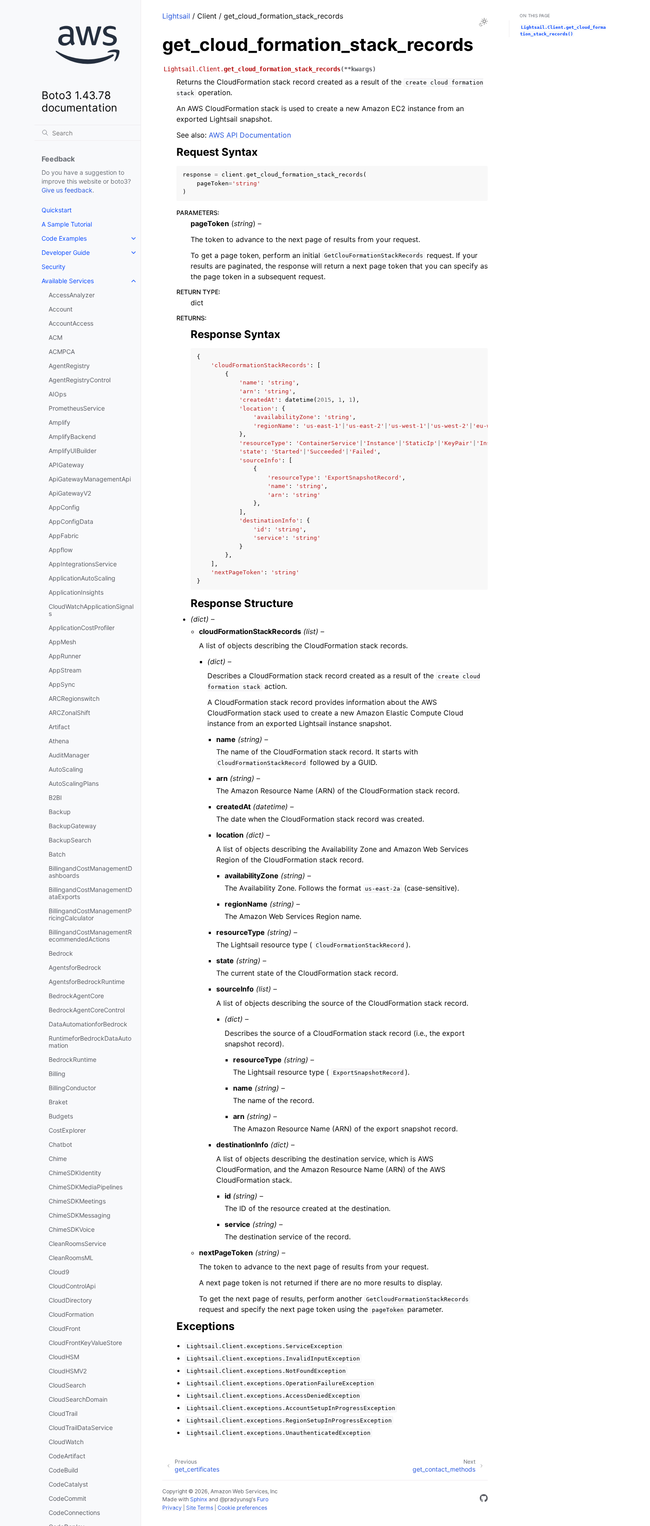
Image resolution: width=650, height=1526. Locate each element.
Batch (57, 854)
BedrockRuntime (72, 1059)
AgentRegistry (69, 365)
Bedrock (61, 953)
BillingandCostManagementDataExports (90, 893)
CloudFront (64, 1328)
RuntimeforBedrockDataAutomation (90, 1041)
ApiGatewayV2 (70, 493)
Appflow (61, 550)
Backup (60, 811)
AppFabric (64, 535)
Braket (58, 1102)
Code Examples (64, 238)
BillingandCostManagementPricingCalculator (90, 914)
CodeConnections (74, 1512)
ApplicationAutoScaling (82, 578)
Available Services (68, 280)
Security (53, 266)
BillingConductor (72, 1088)
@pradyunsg (236, 1499)
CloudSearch (67, 1385)
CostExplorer (67, 1130)
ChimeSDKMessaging (80, 1215)
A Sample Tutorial (67, 224)
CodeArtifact (67, 1456)
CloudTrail (63, 1413)
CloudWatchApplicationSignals (91, 610)
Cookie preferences (242, 1507)
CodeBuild (63, 1470)
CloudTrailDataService (81, 1427)
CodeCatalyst (68, 1484)
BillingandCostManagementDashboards (90, 872)
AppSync (62, 684)
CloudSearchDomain (78, 1399)
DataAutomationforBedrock (88, 1024)
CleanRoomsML (71, 1257)
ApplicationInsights (76, 592)
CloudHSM (64, 1357)
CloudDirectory (70, 1300)
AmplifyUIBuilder (72, 450)
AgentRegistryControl (80, 380)
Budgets (61, 1116)
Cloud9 (59, 1272)
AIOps (57, 394)
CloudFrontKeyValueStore (85, 1342)
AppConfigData (71, 521)
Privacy (172, 1507)
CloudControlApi (72, 1286)
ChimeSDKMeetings (77, 1201)
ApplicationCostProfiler (82, 627)
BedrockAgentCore (76, 995)
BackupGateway (72, 826)
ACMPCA (62, 351)
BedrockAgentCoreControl (87, 1010)
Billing (57, 1073)
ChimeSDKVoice (72, 1229)
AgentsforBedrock (75, 967)
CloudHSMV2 (68, 1371)
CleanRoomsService (77, 1243)
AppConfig (64, 507)
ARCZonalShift (69, 712)
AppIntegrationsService (83, 564)
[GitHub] (484, 1499)
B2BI (55, 797)
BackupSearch (70, 840)
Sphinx (198, 1499)
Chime (58, 1158)
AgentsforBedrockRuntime (87, 981)
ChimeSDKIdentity (75, 1172)
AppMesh (62, 642)
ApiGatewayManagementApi (90, 479)
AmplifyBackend (72, 436)
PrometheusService (77, 408)
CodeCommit (67, 1498)
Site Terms (199, 1507)
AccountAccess (71, 323)
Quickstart (57, 210)
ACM (55, 337)
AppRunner (65, 656)
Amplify (59, 422)
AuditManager (69, 755)
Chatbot (60, 1144)
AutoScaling (66, 769)
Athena (59, 741)
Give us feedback (67, 190)
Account (61, 309)
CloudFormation (71, 1314)
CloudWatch (66, 1441)
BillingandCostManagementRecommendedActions (90, 935)
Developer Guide (66, 252)
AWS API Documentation (250, 135)
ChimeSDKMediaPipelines (85, 1187)
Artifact (59, 726)
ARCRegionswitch (74, 698)
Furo (262, 1499)
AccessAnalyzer (72, 295)
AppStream (65, 670)
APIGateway (66, 465)
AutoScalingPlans (74, 783)
